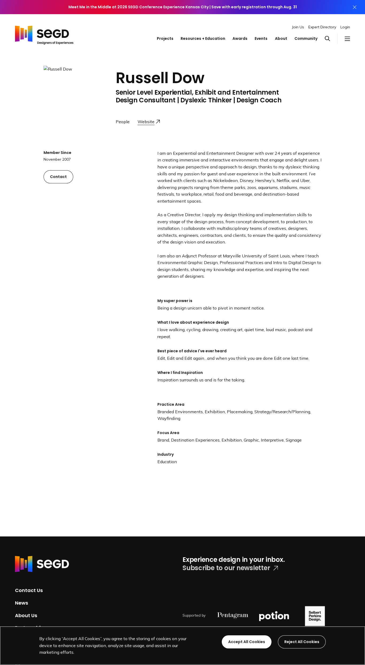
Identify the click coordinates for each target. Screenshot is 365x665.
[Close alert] (354, 7)
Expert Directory (322, 27)
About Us (26, 615)
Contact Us (29, 590)
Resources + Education (203, 38)
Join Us (298, 27)
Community (305, 38)
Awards (239, 38)
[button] (331, 39)
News (21, 603)
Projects (165, 38)
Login (345, 27)
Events (261, 38)
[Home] (44, 33)
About (281, 38)
